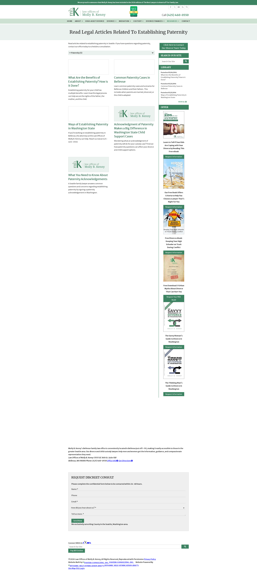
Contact (186, 21)
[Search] (187, 7)
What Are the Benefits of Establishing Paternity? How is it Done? (173, 77)
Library (166, 67)
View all (181, 102)
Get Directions (124, 461)
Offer (164, 107)
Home (69, 21)
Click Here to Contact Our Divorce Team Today (174, 46)
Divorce (111, 21)
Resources (172, 21)
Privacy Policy (150, 559)
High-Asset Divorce (94, 21)
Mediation (124, 21)
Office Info (111, 461)
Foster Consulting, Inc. (121, 562)
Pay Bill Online (76, 550)
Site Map (72, 568)
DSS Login (80, 568)
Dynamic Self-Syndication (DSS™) (121, 565)
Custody (137, 21)
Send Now (77, 521)
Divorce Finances (154, 21)
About (78, 21)
